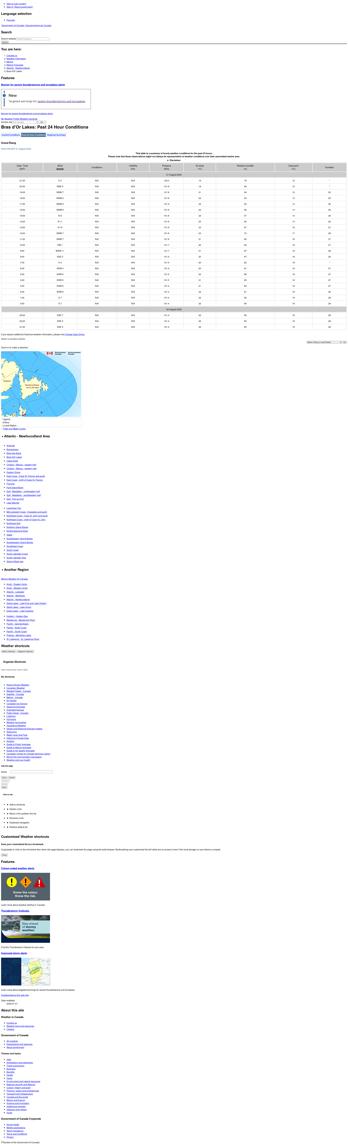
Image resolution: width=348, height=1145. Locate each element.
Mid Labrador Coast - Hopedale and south (27, 511)
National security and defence (21, 1084)
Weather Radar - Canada (19, 691)
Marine (10, 61)
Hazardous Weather (16, 725)
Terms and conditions (17, 1133)
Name (4, 771)
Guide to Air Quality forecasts (21, 750)
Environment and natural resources (23, 1081)
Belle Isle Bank (14, 453)
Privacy (10, 1137)
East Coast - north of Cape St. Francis (25, 479)
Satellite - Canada (15, 694)
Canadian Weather (16, 688)
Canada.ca (12, 55)
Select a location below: (13, 338)
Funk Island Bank (15, 487)
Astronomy (12, 731)
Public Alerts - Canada (17, 713)
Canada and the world (17, 1097)
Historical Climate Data (18, 738)
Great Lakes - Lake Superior (20, 610)
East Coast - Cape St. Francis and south (26, 476)
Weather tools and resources (20, 1026)
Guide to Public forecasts (19, 744)
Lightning (11, 716)
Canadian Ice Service (17, 703)
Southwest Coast (15, 546)
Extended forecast (15, 709)
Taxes (9, 1078)
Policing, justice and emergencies (23, 1090)
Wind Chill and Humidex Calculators (24, 756)
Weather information (16, 58)
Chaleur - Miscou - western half (21, 468)
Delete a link (16, 809)
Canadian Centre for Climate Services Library (28, 753)
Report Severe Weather (18, 684)
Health (10, 1075)
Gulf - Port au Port (15, 499)
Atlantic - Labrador (15, 591)
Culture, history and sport (19, 1087)
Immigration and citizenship (20, 1062)
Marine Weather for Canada (14, 578)
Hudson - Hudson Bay (17, 616)
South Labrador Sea (16, 557)
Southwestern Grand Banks (20, 542)
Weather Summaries (16, 722)
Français (11, 20)
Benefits (10, 1072)
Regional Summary (56, 134)
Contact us (12, 1022)
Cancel (11, 778)
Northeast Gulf (13, 523)
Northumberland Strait (17, 531)
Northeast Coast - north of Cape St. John (26, 519)
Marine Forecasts (15, 64)
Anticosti (11, 445)
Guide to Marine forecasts (19, 747)
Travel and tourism (15, 1065)
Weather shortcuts (28, 118)
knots (60, 168)
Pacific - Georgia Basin (18, 623)
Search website (8, 38)
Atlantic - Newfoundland (18, 68)
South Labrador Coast (17, 553)
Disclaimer (175, 160)
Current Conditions (11, 134)
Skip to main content (16, 3)
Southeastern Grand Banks (20, 538)
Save (4, 778)
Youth (9, 1112)
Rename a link (17, 818)
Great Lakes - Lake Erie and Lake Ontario (26, 603)
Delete (4, 784)
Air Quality (12, 700)
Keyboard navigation (19, 822)
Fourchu (11, 483)
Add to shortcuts (8, 651)
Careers (10, 1029)
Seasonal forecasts (16, 706)
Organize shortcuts (25, 651)
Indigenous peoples (16, 1106)
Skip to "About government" (20, 6)
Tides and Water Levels (14, 428)
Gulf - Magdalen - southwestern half (24, 495)
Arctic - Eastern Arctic (17, 584)
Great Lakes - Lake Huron (19, 607)
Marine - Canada (15, 697)
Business (11, 1068)
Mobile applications (16, 1127)
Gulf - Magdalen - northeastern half (23, 491)
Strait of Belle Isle (15, 561)
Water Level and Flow (17, 735)
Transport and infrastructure (20, 1093)
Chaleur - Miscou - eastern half (21, 464)
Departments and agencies (19, 1044)
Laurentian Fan (14, 508)
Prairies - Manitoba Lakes (19, 635)
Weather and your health (18, 760)
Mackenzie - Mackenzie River (21, 620)
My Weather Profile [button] (10, 118)
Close (4, 855)
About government (15, 1047)
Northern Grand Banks (17, 527)
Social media (13, 1124)
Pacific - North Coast (16, 627)
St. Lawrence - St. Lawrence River (23, 639)
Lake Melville (13, 502)
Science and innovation (18, 1103)
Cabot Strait (12, 460)
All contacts (12, 1041)
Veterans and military (17, 1109)
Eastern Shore (13, 472)
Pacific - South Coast (17, 631)
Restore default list (18, 827)
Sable (9, 534)
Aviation (10, 741)
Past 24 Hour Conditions (33, 134)
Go (42, 122)
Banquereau (12, 449)
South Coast (12, 550)
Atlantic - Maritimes (16, 595)
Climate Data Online (75, 334)
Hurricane (11, 719)
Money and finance (16, 1100)
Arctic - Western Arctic (17, 588)
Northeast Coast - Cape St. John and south (27, 515)
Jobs (9, 1059)
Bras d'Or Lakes (14, 457)
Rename (5, 781)
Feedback (15, 995)
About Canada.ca (15, 1130)
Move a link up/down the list (23, 813)
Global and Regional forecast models (24, 728)
